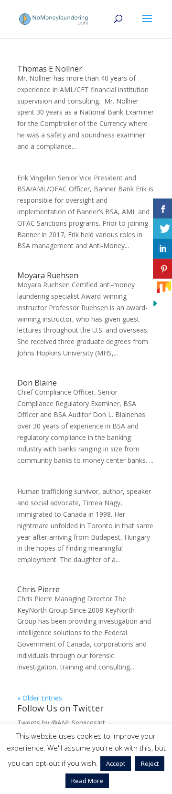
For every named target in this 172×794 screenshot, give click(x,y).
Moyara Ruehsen (47, 275)
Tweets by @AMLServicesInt (61, 722)
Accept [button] (115, 763)
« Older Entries (39, 697)
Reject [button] (150, 763)
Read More (87, 780)
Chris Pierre (38, 589)
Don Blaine (37, 382)
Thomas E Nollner (49, 68)
